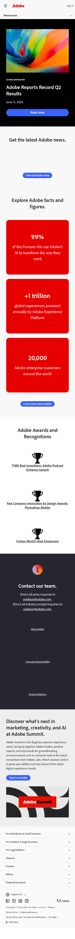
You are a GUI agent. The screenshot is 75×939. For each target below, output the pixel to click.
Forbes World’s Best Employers (37, 541)
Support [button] (10, 858)
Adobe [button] (9, 874)
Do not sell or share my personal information (26, 917)
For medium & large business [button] (22, 841)
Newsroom (10, 15)
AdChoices (13, 922)
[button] (37, 894)
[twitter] (20, 901)
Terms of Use (11, 912)
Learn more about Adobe (37, 404)
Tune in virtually (18, 777)
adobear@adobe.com (37, 609)
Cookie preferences (28, 912)
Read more (37, 112)
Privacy (51, 907)
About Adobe (37, 629)
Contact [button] (10, 866)
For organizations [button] (15, 849)
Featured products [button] (16, 882)
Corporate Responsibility (37, 661)
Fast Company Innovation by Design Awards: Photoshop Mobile (37, 505)
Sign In (70, 5)
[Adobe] (18, 5)
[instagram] (14, 901)
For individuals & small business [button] (23, 833)
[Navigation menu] (5, 5)
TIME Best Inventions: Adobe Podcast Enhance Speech (37, 468)
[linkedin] (27, 901)
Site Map (52, 917)
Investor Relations (37, 694)
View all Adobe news (37, 175)
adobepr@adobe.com (37, 599)
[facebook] (7, 901)
